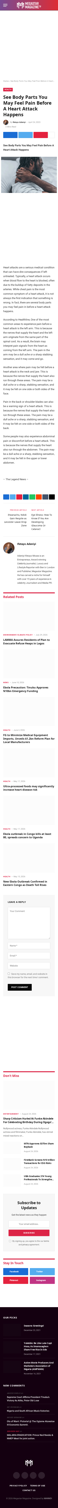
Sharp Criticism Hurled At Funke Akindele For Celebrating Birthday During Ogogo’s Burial (28, 1122)
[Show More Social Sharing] (52, 135)
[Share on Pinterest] (41, 135)
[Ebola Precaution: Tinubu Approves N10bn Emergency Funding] (29, 663)
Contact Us (29, 1490)
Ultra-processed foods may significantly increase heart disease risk (28, 788)
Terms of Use (37, 1486)
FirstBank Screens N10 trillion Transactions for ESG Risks (39, 1161)
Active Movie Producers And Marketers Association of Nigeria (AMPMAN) (38, 1366)
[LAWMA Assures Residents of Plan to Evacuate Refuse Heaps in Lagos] (29, 616)
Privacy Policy (18, 1486)
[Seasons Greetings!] (12, 1330)
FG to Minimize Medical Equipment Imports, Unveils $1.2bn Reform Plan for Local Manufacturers (29, 738)
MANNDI (48, 1498)
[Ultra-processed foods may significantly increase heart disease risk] (29, 762)
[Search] (53, 5)
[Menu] (5, 5)
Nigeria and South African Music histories (28, 1411)
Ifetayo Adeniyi (19, 122)
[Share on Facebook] (10, 135)
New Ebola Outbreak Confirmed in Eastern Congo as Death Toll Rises (25, 883)
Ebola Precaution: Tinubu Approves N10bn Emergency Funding (25, 689)
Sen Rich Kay (13, 1431)
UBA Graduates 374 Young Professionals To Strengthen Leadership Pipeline (38, 1179)
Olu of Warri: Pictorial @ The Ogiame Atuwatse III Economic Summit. (31, 1423)
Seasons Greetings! (34, 1325)
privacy (25, 1244)
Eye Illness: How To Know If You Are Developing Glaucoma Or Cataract (41, 522)
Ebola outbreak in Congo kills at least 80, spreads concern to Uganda (27, 835)
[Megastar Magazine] (29, 5)
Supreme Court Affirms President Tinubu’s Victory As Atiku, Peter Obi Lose (28, 1399)
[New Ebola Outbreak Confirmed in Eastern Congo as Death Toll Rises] (29, 858)
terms (46, 1241)
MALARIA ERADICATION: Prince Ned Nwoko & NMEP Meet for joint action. (30, 1437)
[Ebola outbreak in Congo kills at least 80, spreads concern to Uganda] (29, 810)
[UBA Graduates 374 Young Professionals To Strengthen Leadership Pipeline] (12, 1180)
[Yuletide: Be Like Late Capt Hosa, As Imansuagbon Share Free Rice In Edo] (12, 1347)
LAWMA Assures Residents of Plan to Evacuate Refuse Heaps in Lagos (26, 641)
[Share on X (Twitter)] (25, 135)
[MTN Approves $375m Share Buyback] (12, 1148)
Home (6, 81)
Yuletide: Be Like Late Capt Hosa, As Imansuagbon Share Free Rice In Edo (38, 1346)
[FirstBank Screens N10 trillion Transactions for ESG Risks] (12, 1164)
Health (8, 89)
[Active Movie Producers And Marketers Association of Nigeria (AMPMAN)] (12, 1367)
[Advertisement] (29, 45)
